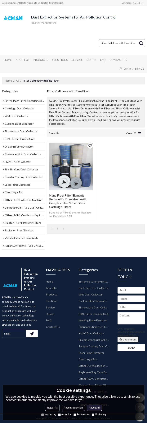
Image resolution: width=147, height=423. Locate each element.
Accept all (94, 407)
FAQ (103, 59)
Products (40, 59)
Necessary (50, 414)
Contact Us (118, 59)
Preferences (83, 414)
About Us (22, 59)
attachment (129, 339)
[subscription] (32, 333)
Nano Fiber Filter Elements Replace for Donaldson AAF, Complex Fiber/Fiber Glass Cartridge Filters (67, 201)
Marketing (100, 414)
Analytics (66, 414)
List (135, 133)
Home (8, 59)
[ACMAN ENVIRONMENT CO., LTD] (13, 18)
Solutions (60, 59)
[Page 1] (51, 229)
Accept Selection (73, 407)
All (17, 80)
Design (91, 59)
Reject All (52, 407)
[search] (141, 43)
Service (77, 59)
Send (131, 347)
